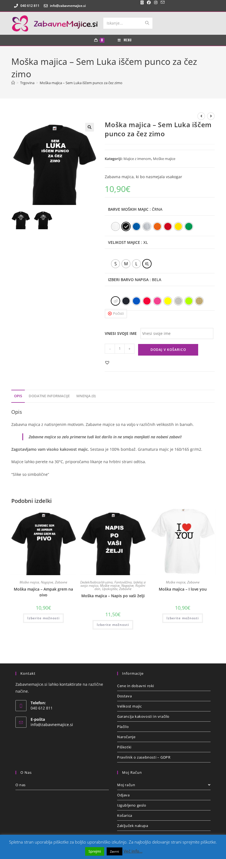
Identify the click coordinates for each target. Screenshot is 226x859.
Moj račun (126, 784)
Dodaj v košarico (168, 349)
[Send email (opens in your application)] (162, 2)
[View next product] (211, 116)
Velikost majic (129, 706)
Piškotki (124, 747)
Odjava (123, 795)
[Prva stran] (13, 82)
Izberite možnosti (43, 618)
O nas (20, 784)
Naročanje (126, 736)
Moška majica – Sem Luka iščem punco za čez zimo (81, 82)
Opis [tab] (18, 396)
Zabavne (61, 582)
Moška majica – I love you (183, 589)
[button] (89, 127)
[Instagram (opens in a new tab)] (155, 2)
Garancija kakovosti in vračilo (143, 716)
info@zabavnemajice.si (52, 724)
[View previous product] (201, 116)
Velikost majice (124, 242)
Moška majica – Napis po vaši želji (113, 595)
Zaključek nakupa (132, 825)
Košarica (124, 815)
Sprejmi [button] (94, 851)
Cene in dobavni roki (135, 685)
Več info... (132, 851)
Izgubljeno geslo (131, 805)
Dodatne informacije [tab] (49, 396)
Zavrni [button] (114, 851)
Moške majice (164, 158)
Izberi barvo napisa (128, 279)
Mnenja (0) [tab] (86, 396)
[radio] (115, 226)
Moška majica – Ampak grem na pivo (43, 591)
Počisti (118, 313)
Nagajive (47, 582)
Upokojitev (109, 588)
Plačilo (123, 726)
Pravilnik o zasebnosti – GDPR (143, 757)
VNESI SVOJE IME (121, 333)
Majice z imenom (137, 158)
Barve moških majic (128, 209)
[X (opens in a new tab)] (142, 2)
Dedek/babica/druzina (96, 582)
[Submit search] (147, 23)
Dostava (124, 695)
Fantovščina (123, 582)
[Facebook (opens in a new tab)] (148, 2)
